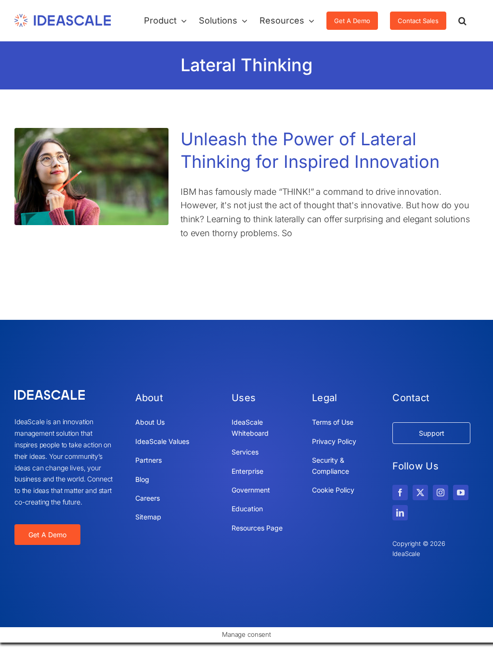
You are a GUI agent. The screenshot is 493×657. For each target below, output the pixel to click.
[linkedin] (400, 512)
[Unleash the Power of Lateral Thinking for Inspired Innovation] (91, 176)
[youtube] (460, 492)
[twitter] (420, 492)
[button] (462, 20)
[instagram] (440, 492)
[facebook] (400, 492)
